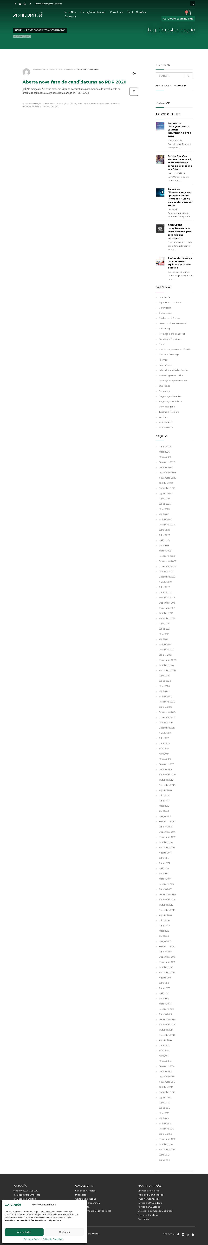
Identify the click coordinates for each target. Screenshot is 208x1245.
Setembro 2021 (167, 618)
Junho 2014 (164, 1045)
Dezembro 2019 (167, 712)
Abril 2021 (164, 639)
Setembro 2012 (167, 1149)
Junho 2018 (164, 800)
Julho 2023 (164, 535)
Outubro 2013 (166, 1087)
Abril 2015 (164, 998)
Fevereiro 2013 (166, 1128)
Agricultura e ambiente (171, 302)
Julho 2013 (164, 1102)
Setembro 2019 (167, 727)
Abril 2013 (164, 1118)
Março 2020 (165, 696)
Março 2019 (165, 759)
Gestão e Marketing (85, 1198)
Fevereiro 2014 (166, 1066)
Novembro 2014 (167, 1024)
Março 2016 (165, 941)
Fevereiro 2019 (166, 764)
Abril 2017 (164, 873)
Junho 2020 (165, 681)
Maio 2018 (164, 806)
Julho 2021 (164, 623)
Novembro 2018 (167, 774)
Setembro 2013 (167, 1092)
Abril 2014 (164, 1055)
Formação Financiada (24, 1198)
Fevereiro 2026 (167, 462)
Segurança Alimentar (170, 396)
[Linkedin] (29, 3)
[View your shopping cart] (188, 12)
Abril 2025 (164, 514)
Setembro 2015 (167, 972)
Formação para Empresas (26, 1194)
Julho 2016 (164, 920)
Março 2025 (165, 519)
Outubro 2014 (166, 1029)
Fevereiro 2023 (167, 556)
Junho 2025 (165, 503)
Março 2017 (165, 878)
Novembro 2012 (167, 1139)
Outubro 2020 (166, 665)
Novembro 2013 (167, 1081)
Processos (80, 1194)
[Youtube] (25, 3)
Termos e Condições (148, 1215)
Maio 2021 (164, 634)
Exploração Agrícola (66, 104)
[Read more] (134, 95)
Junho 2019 (164, 743)
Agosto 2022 (165, 582)
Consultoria (82, 69)
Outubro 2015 (166, 967)
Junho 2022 (165, 592)
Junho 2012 (164, 1160)
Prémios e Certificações (150, 1194)
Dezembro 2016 (167, 894)
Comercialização (33, 104)
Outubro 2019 (166, 722)
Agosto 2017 (165, 852)
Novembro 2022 (167, 566)
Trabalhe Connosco (148, 1198)
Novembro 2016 (167, 899)
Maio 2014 (164, 1050)
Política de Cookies (32, 1239)
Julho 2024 (164, 530)
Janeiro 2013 (165, 1134)
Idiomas (163, 359)
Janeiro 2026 (165, 467)
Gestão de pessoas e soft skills (175, 349)
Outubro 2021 (166, 613)
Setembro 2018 (167, 785)
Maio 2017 (164, 868)
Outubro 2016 (166, 904)
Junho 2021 (164, 628)
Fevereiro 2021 (166, 649)
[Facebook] (15, 3)
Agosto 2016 (165, 915)
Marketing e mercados (171, 375)
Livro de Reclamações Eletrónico (155, 1211)
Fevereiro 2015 (166, 1009)
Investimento (84, 104)
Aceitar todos (24, 1232)
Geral (161, 344)
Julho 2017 (164, 858)
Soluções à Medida (85, 1190)
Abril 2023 (164, 545)
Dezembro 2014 (167, 1019)
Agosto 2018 (165, 790)
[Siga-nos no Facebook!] (178, 1234)
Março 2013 (165, 1123)
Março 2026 (165, 457)
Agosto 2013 (165, 1097)
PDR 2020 (115, 104)
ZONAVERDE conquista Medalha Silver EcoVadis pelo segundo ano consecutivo (180, 231)
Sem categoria (167, 406)
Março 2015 (165, 1003)
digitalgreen (93, 1233)
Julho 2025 (164, 498)
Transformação (50, 107)
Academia (164, 297)
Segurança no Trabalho (171, 401)
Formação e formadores (172, 333)
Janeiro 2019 (165, 769)
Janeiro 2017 (165, 889)
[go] (188, 76)
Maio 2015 (164, 993)
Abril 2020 (164, 691)
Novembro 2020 (167, 660)
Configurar (64, 1232)
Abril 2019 (164, 753)
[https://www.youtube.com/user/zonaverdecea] (192, 1234)
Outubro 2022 (166, 571)
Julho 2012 (164, 1154)
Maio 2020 (164, 686)
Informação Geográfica (87, 1203)
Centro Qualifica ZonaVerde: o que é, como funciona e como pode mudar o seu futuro (180, 162)
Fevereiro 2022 (167, 597)
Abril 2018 (164, 811)
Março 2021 (165, 644)
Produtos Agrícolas (32, 107)
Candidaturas (82, 1206)
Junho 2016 (164, 925)
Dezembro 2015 (167, 957)
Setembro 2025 (167, 488)
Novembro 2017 (167, 837)
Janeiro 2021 (165, 654)
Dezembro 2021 (167, 602)
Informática (165, 365)
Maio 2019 (164, 748)
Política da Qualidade (149, 1206)
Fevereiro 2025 (167, 524)
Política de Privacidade (53, 1239)
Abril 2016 (164, 936)
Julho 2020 (164, 675)
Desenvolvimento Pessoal (172, 323)
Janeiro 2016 (165, 951)
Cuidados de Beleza (169, 318)
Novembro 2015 (167, 962)
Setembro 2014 (167, 1035)
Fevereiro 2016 (166, 946)
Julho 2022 (164, 587)
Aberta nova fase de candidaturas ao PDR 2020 (74, 82)
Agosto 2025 (165, 493)
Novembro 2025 (167, 477)
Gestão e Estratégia (169, 354)
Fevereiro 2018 (167, 821)
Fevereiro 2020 (167, 701)
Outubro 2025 (166, 483)
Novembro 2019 (167, 717)
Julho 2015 (164, 983)
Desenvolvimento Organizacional (93, 1211)
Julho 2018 (164, 795)
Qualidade (164, 386)
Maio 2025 (164, 509)
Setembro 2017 (167, 847)
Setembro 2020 (167, 670)
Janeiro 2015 (165, 1014)
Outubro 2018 (166, 779)
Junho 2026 (165, 446)
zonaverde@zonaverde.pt (50, 3)
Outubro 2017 (166, 842)
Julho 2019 (164, 738)
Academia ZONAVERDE (25, 1190)
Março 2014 (165, 1061)
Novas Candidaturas (100, 104)
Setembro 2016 (167, 910)
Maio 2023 (164, 540)
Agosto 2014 (165, 1040)
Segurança (164, 391)
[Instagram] (20, 3)
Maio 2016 (164, 930)
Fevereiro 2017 (166, 884)
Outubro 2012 (166, 1144)
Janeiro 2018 (165, 826)
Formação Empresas (170, 339)
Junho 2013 (164, 1108)
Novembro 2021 (167, 608)
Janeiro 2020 (165, 707)
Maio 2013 (164, 1113)
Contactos (143, 1219)
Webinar (163, 417)
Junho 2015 (164, 988)
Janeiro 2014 (165, 1071)
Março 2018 (165, 816)
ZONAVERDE (94, 69)
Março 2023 (165, 550)
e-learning (164, 328)
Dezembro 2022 (167, 561)
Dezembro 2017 (167, 832)
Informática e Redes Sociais (173, 370)
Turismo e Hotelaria (169, 412)
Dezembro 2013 (167, 1076)
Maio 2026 (164, 451)
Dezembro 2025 (167, 472)
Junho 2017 (164, 863)
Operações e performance (173, 380)
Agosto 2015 (165, 977)
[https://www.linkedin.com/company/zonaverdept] (187, 1234)
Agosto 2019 (165, 733)
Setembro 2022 (167, 576)
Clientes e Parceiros (148, 1190)
